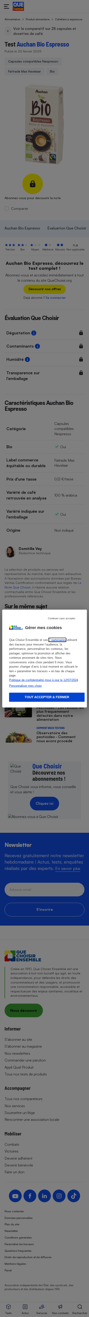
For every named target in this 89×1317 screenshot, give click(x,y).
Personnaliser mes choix (25, 685)
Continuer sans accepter (61, 618)
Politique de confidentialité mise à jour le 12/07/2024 (43, 680)
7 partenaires (57, 640)
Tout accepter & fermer (47, 697)
